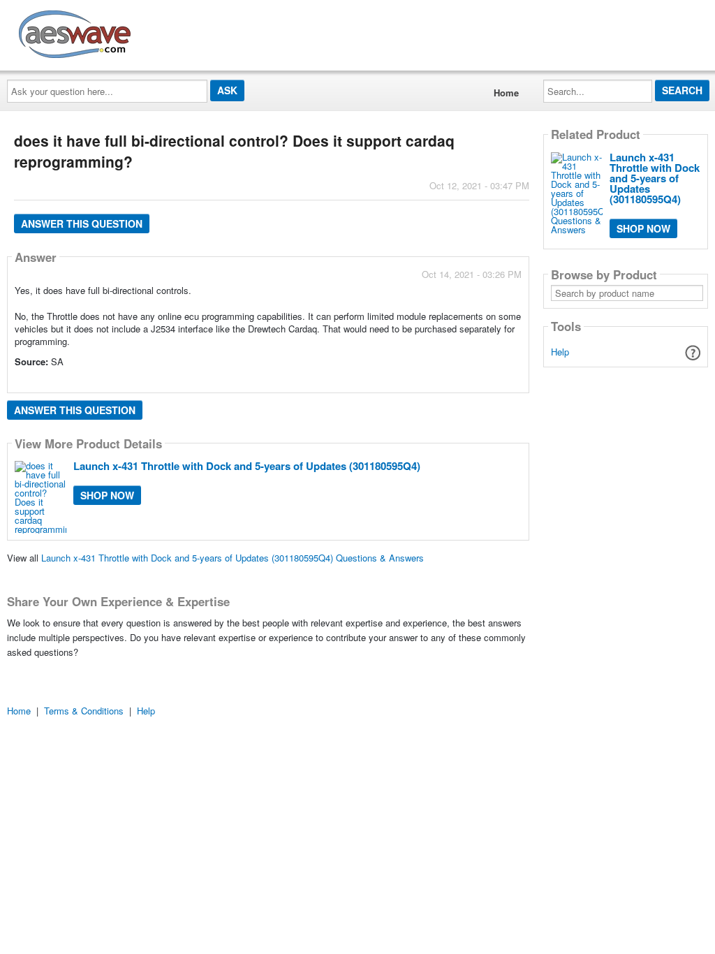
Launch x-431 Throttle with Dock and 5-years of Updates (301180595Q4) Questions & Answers (232, 557)
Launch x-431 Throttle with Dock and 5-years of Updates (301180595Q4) (246, 466)
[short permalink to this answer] (396, 381)
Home (506, 92)
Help (560, 351)
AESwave (177, 31)
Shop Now (107, 495)
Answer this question (81, 223)
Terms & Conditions (84, 710)
